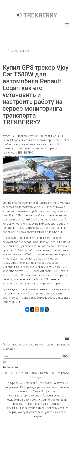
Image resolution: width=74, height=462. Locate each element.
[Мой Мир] (42, 309)
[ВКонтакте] (27, 309)
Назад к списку (20, 50)
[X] (32, 309)
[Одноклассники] (37, 309)
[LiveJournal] (47, 309)
